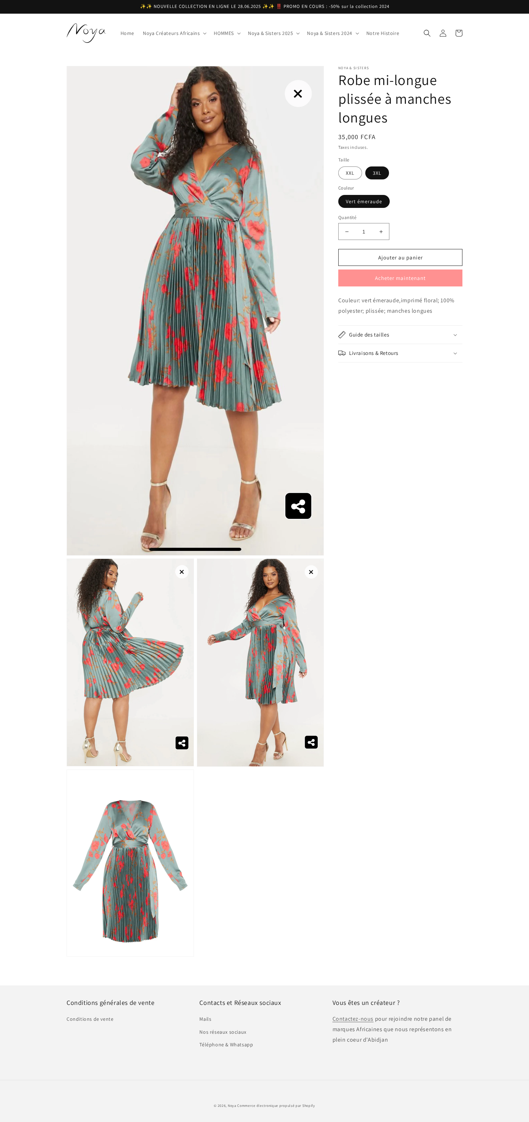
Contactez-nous (353, 1019)
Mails (205, 1019)
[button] (174, 33)
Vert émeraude (364, 201)
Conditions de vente (90, 1019)
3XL (377, 173)
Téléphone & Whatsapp (226, 1044)
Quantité (347, 217)
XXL (350, 173)
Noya (232, 1105)
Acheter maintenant (400, 278)
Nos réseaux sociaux (222, 1032)
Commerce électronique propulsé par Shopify (276, 1105)
